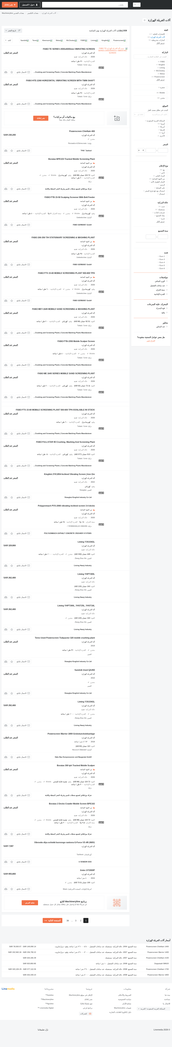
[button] (11, 72)
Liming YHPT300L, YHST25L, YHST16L (76, 606)
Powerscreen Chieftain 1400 (157, 947)
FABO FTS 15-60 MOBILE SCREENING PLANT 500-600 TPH (66, 273)
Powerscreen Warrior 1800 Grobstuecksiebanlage (71, 734)
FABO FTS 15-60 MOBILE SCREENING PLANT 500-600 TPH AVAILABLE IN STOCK (55, 410)
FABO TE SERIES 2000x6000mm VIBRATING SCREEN (69, 49)
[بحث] (125, 4)
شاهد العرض (30, 903)
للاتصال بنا (166, 1004)
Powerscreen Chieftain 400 (82, 131)
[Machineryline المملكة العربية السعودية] (157, 5)
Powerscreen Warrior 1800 (158, 975)
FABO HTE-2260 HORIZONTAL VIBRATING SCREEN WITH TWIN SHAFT (60, 80)
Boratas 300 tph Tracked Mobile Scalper (76, 765)
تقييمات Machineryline (122, 1008)
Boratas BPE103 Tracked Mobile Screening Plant (71, 159)
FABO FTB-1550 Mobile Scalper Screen (76, 341)
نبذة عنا (167, 995)
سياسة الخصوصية (124, 999)
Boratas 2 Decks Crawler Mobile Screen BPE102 (72, 804)
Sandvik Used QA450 (85, 670)
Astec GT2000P (87, 870)
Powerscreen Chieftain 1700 (157, 969)
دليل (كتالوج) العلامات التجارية (120, 1012)
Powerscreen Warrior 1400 (158, 952)
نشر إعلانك (41, 118)
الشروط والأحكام (124, 995)
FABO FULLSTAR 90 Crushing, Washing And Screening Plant (65, 442)
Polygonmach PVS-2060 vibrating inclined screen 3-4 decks (66, 506)
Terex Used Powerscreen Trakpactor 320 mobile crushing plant (65, 638)
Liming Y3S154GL (86, 542)
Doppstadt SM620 (161, 963)
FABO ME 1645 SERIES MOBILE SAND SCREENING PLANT (66, 373)
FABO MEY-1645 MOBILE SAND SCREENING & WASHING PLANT (63, 309)
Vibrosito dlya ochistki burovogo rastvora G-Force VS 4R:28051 (64, 842)
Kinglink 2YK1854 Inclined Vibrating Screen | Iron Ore (69, 474)
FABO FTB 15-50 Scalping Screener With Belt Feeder (70, 197)
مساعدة (167, 999)
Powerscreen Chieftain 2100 (157, 958)
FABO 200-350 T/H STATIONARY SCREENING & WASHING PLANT (63, 237)
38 (67, 920)
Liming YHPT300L (86, 574)
